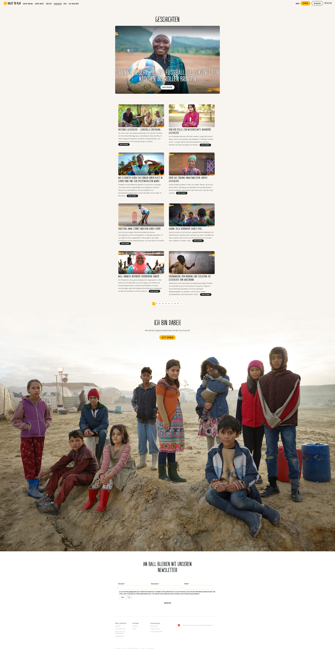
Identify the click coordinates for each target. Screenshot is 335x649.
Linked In (190, 630)
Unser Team (154, 626)
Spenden (118, 626)
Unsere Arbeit (39, 4)
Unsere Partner (155, 629)
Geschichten (58, 4)
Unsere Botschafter (156, 631)
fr (325, 3)
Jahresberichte (120, 629)
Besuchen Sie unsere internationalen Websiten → (198, 625)
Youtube (194, 630)
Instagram (186, 630)
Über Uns (49, 4)
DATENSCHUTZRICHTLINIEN (134, 648)
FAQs (134, 629)
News (65, 4)
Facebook (179, 630)
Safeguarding (119, 636)
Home (12, 3)
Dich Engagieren (74, 4)
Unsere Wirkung (28, 4)
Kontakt (135, 626)
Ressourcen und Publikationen (120, 632)
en (331, 3)
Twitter (183, 630)
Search (297, 3)
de (328, 3)
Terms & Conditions (150, 648)
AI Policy (142, 648)
